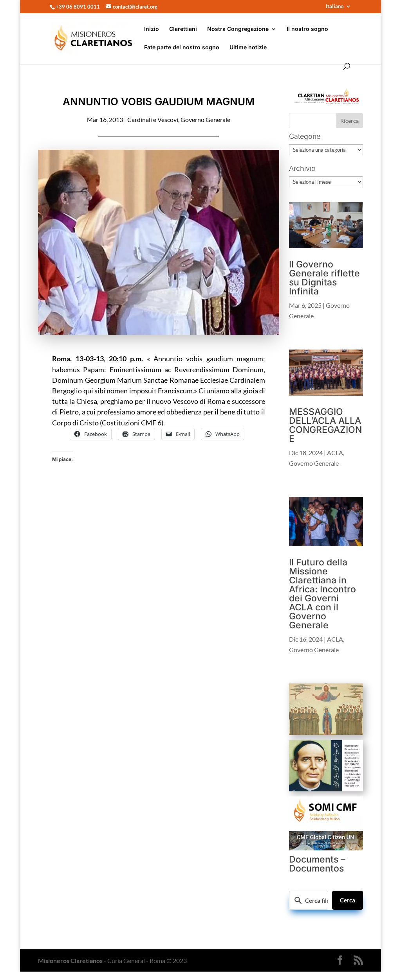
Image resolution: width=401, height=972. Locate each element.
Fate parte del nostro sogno (181, 47)
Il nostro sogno (307, 29)
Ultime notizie (248, 47)
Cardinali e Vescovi (152, 119)
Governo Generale (205, 119)
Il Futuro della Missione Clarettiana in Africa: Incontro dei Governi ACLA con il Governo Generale (322, 594)
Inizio (151, 29)
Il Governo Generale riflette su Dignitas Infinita (324, 278)
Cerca (347, 900)
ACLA (335, 452)
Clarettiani (183, 29)
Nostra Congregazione (238, 29)
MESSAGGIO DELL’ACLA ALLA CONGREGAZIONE (325, 425)
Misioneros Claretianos (70, 960)
